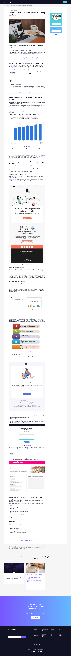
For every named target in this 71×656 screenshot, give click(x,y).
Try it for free (35, 617)
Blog (51, 634)
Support (51, 635)
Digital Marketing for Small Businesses (34, 574)
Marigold (34, 649)
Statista (40, 114)
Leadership (60, 631)
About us (60, 630)
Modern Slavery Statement (62, 637)
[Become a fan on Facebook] (39, 644)
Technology (43, 636)
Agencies (43, 1)
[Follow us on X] (37, 644)
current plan (26, 52)
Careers (60, 634)
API (34, 634)
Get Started (52, 630)
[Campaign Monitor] (12, 629)
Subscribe (23, 637)
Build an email (56, 24)
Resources (34, 1)
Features (35, 630)
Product (35, 629)
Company (60, 629)
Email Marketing (45, 629)
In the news (60, 635)
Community (52, 629)
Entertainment (44, 634)
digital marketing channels (24, 76)
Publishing (43, 635)
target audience (13, 179)
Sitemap (60, 636)
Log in (55, 1)
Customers (39, 1)
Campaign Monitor (35, 115)
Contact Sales (59, 1)
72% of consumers (38, 156)
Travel (43, 637)
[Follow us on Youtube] (34, 644)
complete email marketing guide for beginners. (20, 537)
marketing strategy (13, 65)
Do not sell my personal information (52, 644)
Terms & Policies (45, 644)
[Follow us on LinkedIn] (36, 644)
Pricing (30, 1)
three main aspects (22, 67)
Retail (43, 631)
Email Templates (36, 635)
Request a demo (56, 31)
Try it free (65, 1)
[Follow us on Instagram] (41, 644)
